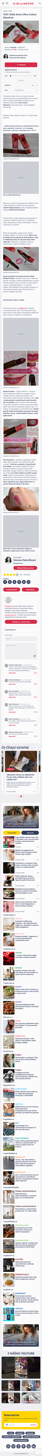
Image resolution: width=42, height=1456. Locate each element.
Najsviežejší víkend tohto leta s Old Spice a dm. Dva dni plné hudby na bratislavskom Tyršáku (26, 840)
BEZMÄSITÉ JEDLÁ (22, 1274)
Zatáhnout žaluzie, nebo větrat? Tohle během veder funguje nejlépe (25, 1040)
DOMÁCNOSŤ (20, 1157)
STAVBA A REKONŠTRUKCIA (25, 1191)
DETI (17, 1123)
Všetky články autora (25, 568)
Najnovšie (30, 833)
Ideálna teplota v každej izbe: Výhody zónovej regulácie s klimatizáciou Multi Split (26, 1245)
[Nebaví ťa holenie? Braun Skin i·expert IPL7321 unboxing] (11, 1398)
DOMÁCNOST (20, 1036)
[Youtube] (13, 1446)
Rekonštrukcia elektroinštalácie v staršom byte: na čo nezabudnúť (26, 1196)
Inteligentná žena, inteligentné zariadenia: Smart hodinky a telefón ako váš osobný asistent (26, 1075)
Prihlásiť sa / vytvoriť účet (21, 622)
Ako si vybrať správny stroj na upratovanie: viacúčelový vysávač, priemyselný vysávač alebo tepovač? (26, 1178)
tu (9, 107)
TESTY (10, 11)
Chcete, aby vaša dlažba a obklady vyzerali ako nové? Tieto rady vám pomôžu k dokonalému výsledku (25, 1163)
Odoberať (33, 1425)
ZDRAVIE (18, 953)
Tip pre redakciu (21, 1440)
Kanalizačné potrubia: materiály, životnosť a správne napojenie (24, 1230)
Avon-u (22, 308)
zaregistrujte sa (10, 615)
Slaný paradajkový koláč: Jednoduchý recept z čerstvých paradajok (27, 1006)
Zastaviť (21, 80)
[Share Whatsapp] (10, 582)
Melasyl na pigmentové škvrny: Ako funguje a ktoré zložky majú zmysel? (26, 852)
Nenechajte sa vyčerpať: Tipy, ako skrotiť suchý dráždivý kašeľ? (26, 1059)
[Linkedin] (34, 1446)
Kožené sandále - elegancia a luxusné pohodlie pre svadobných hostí (26, 938)
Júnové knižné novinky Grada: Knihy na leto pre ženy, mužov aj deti (27, 1313)
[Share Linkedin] (24, 582)
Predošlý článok (11, 590)
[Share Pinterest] (19, 582)
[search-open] (7, 3)
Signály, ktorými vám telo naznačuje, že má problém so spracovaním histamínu (26, 972)
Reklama (30, 1433)
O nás (10, 1433)
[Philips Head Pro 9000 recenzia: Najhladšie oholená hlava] (31, 1385)
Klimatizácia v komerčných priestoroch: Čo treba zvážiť (26, 1210)
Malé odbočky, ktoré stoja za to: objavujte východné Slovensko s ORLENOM (26, 1093)
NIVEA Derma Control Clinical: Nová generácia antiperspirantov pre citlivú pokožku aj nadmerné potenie (27, 1110)
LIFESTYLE (19, 1104)
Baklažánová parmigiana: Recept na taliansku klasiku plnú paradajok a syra (26, 891)
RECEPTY (18, 987)
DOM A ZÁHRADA (22, 1138)
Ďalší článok (30, 590)
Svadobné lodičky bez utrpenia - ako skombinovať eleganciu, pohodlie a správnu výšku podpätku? (27, 924)
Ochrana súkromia (31, 1437)
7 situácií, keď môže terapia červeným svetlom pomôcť (26, 956)
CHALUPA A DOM (21, 1225)
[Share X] (14, 582)
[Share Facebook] (5, 582)
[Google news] (28, 1446)
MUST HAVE (19, 934)
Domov (5, 11)
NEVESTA (18, 919)
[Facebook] (18, 1446)
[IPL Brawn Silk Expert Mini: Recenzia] (31, 1398)
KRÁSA (17, 1021)
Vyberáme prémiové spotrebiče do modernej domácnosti (24, 1264)
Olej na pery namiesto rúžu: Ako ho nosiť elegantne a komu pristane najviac (26, 904)
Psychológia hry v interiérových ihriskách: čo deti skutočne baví (25, 1127)
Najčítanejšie (12, 833)
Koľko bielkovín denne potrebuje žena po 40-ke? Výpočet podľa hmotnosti (25, 878)
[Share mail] (28, 582)
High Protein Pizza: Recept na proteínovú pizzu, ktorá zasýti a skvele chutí (27, 991)
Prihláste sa (9, 606)
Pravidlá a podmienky (11, 1437)
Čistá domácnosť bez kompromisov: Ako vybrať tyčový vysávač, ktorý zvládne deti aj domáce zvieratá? (26, 1299)
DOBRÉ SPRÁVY (21, 1089)
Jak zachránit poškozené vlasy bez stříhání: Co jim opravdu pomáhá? (27, 1025)
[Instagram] (8, 1446)
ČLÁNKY (18, 1055)
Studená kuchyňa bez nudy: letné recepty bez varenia (26, 1278)
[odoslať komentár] (34, 656)
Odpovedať (12, 673)
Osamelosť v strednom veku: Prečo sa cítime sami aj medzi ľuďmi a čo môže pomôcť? (26, 865)
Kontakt (20, 1433)
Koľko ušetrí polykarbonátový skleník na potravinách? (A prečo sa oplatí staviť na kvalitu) (26, 1144)
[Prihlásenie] (3, 3)
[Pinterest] (23, 1446)
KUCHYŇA (19, 1259)
